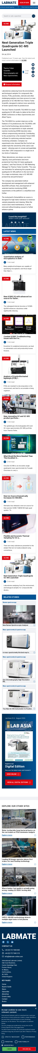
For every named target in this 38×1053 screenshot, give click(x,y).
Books (4, 1001)
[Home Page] (9, 3)
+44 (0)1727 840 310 (12, 953)
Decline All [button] (27, 1049)
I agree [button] (9, 1049)
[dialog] (19, 1029)
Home (4, 984)
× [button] (35, 1008)
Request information (12, 84)
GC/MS (23, 60)
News (4, 989)
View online (12, 774)
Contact (4, 999)
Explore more (7, 835)
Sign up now (24, 2)
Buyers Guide (6, 987)
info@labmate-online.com (14, 957)
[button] (19, 1045)
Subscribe (5, 992)
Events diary (6, 996)
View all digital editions (17, 782)
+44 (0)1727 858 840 (12, 950)
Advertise (5, 994)
